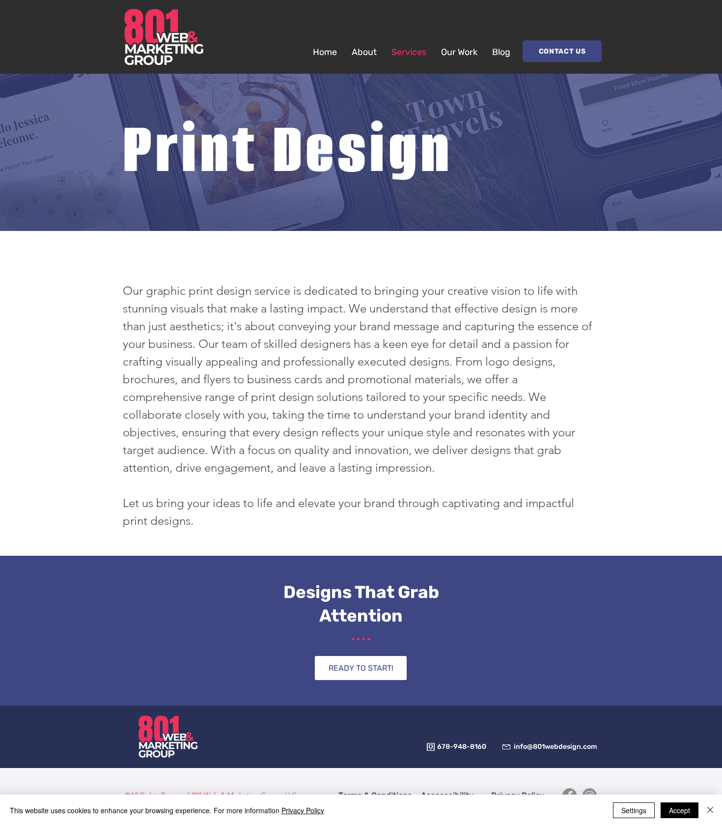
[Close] (710, 810)
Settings (633, 810)
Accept (679, 810)
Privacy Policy (302, 810)
